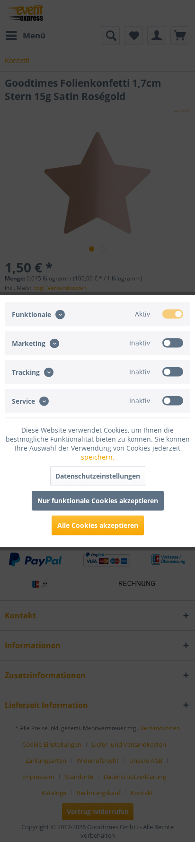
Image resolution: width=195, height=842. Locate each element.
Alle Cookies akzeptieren (97, 525)
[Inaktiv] (172, 342)
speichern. (98, 457)
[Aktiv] (172, 313)
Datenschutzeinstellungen (97, 475)
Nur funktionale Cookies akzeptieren (97, 500)
